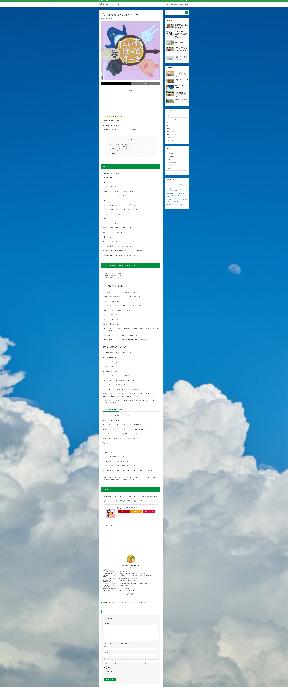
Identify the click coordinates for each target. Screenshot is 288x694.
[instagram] (182, 1)
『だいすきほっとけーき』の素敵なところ (121, 144)
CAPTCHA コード (108, 671)
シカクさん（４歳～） (172, 184)
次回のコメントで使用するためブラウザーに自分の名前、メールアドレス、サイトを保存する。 (128, 664)
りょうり (143, 602)
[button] (116, 83)
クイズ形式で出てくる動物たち (119, 146)
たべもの (126, 602)
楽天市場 (123, 511)
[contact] (186, 1)
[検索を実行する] (186, 12)
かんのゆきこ (114, 602)
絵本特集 (171, 137)
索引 (169, 168)
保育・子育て (172, 119)
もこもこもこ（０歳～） (173, 204)
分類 (169, 159)
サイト (105, 658)
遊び (170, 140)
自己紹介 (170, 172)
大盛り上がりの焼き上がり (118, 150)
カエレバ (123, 508)
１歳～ (109, 602)
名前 (105, 646)
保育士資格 (171, 125)
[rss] (184, 1)
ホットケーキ (137, 602)
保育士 (171, 122)
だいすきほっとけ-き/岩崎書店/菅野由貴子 (128, 507)
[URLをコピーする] (145, 83)
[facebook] (180, 1)
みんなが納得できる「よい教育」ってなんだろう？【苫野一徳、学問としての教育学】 (177, 195)
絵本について (172, 134)
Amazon (136, 511)
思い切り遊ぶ (171, 165)
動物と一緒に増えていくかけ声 (119, 148)
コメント (106, 623)
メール (106, 652)
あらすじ (112, 142)
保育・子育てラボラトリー (110, 4)
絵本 (104, 18)
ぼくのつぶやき (173, 115)
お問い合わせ (171, 153)
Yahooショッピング (149, 511)
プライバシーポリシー (173, 156)
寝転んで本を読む (172, 162)
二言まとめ (113, 153)
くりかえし (121, 602)
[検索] (188, 1)
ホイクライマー (183, 184)
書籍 (170, 128)
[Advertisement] (131, 102)
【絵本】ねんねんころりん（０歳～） (176, 189)
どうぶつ (131, 602)
